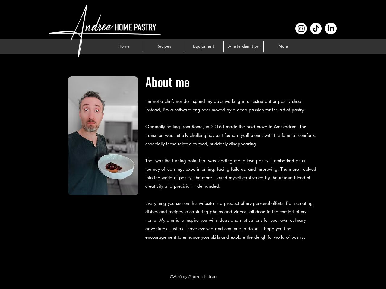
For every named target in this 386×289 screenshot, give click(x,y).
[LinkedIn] (331, 28)
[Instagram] (301, 28)
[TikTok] (316, 28)
